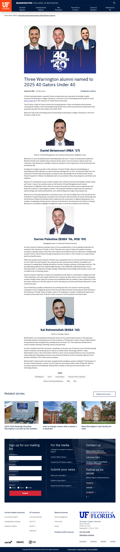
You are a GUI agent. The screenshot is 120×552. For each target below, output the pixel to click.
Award (50, 377)
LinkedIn (89, 487)
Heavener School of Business (76, 377)
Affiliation (12, 485)
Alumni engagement (61, 517)
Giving (56, 526)
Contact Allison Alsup (64, 457)
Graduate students (10, 526)
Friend (30, 488)
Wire (75, 381)
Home (6, 15)
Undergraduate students (12, 521)
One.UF (40, 521)
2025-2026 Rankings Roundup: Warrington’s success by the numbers (20, 427)
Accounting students (11, 517)
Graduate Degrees (22, 9)
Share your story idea (64, 475)
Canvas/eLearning (35, 517)
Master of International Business (53, 381)
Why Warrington (58, 9)
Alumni (15, 15)
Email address (13, 454)
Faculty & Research (93, 9)
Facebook (89, 483)
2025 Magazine (39, 377)
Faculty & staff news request (64, 486)
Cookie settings (82, 549)
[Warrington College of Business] (37, 3)
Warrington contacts (87, 535)
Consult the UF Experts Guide (64, 462)
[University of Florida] (6, 6)
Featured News (60, 377)
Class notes (58, 521)
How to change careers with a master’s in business (60, 427)
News (10, 15)
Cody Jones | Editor (93, 457)
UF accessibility (93, 549)
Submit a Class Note (64, 480)
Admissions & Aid (109, 9)
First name (12, 464)
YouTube (113, 541)
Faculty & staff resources (64, 532)
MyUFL (40, 526)
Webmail (40, 531)
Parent (22, 488)
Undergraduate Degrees (41, 9)
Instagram (90, 492)
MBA (68, 381)
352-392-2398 (85, 532)
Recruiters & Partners (75, 9)
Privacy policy (72, 549)
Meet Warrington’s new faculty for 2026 (96, 427)
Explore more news (103, 394)
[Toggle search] (114, 3)
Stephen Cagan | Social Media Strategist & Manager (96, 463)
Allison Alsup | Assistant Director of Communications (96, 452)
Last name (12, 475)
